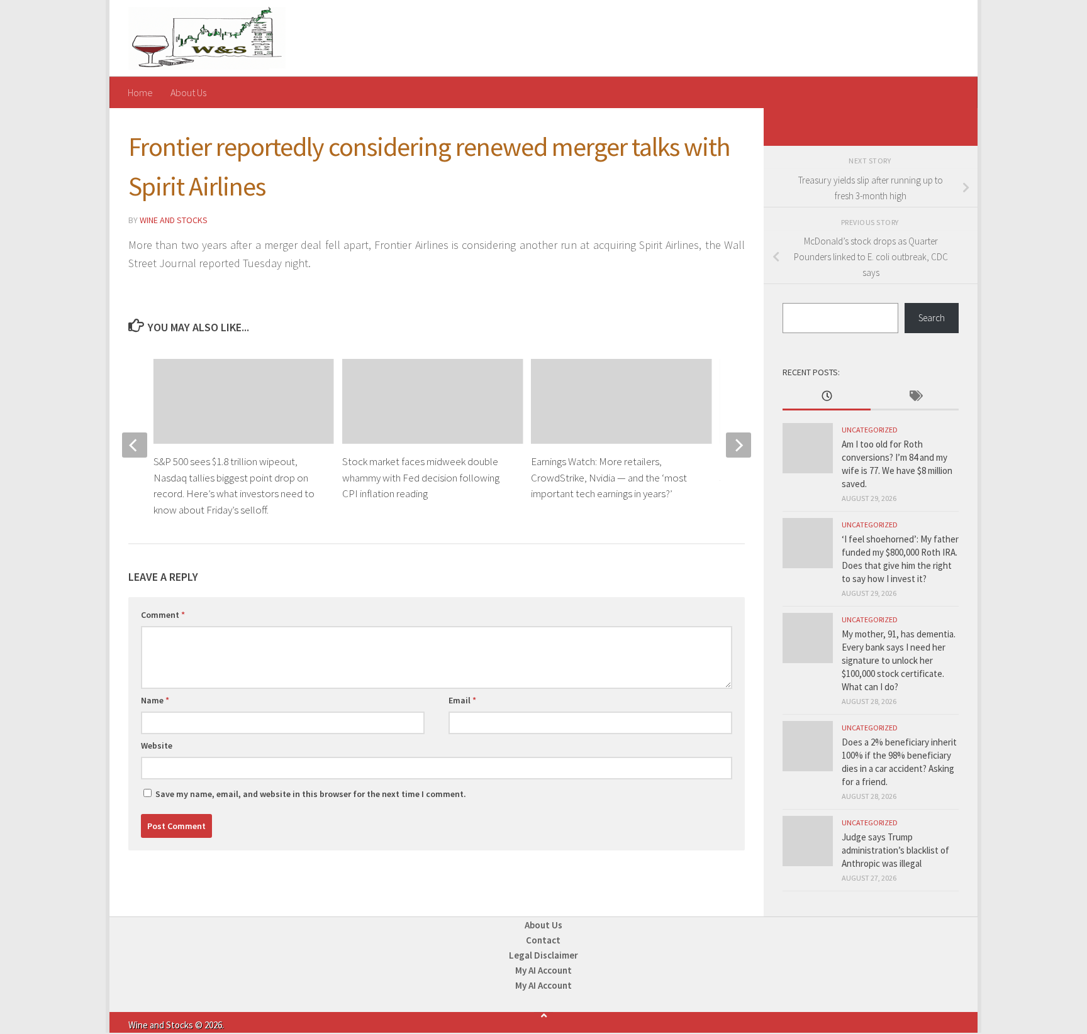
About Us (188, 92)
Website (156, 745)
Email (462, 700)
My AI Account (543, 970)
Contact (543, 940)
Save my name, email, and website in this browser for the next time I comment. (310, 794)
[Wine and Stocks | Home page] (207, 38)
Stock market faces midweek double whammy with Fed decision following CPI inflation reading (420, 477)
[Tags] (915, 396)
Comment (163, 614)
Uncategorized (870, 429)
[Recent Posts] (827, 396)
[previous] (134, 445)
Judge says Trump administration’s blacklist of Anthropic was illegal (895, 850)
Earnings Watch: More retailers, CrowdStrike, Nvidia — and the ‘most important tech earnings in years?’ (609, 477)
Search (931, 318)
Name (155, 700)
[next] (738, 445)
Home (140, 92)
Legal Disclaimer (543, 955)
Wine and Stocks (174, 220)
